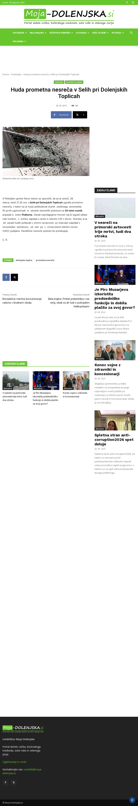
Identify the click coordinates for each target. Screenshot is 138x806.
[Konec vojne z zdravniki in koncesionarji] (76, 380)
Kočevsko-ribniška (59, 32)
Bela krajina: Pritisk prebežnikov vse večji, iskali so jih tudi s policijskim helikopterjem (68, 302)
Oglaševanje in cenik (14, 762)
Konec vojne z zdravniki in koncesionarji (108, 369)
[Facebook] (127, 2)
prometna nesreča (45, 260)
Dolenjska (18, 32)
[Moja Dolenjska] (69, 17)
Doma (6, 74)
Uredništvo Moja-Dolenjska (18, 739)
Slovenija (81, 32)
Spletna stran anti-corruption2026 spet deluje (114, 439)
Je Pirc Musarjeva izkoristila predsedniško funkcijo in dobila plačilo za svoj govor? (115, 298)
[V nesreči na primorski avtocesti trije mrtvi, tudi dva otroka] (16, 380)
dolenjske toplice (24, 260)
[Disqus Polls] (46, 468)
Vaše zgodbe (99, 32)
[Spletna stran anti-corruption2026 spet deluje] (115, 420)
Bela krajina (37, 32)
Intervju (116, 32)
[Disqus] (46, 562)
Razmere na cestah (74, 82)
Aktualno (8, 388)
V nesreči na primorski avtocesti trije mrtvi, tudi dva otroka (15, 396)
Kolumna (18, 41)
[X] (132, 2)
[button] (131, 33)
